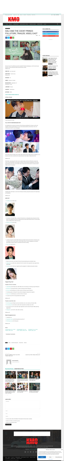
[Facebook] (53, 15)
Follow (57, 33)
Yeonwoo (8, 266)
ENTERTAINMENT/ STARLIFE (24, 24)
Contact (45, 24)
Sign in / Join (15, 14)
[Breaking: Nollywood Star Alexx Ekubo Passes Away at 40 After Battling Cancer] (45, 73)
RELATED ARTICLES (9, 368)
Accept (42, 457)
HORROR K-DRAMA (19, 458)
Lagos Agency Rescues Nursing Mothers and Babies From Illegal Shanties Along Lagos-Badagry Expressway (52, 60)
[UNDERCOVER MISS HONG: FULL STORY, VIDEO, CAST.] (34, 375)
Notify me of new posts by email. (11, 422)
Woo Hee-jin (8, 288)
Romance (25, 342)
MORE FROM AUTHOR (19, 368)
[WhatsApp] (13, 38)
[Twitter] (55, 15)
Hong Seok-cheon (9, 319)
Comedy (9, 342)
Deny (50, 457)
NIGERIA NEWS (50, 75)
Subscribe (56, 35)
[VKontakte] (58, 15)
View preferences (58, 457)
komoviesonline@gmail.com (34, 449)
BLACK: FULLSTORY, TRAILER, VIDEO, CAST (33, 354)
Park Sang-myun (9, 320)
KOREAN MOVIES (15, 24)
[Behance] (51, 15)
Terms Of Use (33, 14)
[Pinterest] (11, 38)
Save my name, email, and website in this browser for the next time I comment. (19, 418)
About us (21, 14)
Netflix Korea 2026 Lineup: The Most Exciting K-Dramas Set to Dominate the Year (22, 380)
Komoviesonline (8, 35)
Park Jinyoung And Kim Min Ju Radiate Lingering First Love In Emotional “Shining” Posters (9, 380)
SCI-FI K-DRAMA (7, 458)
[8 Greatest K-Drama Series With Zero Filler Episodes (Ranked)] (34, 386)
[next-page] (7, 395)
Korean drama (21, 342)
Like (57, 31)
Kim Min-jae (8, 200)
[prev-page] (6, 395)
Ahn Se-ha (8, 290)
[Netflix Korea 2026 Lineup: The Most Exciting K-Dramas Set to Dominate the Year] (22, 375)
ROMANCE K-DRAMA (33, 24)
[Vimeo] (56, 15)
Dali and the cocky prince (15, 342)
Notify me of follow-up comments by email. (13, 420)
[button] (57, 24)
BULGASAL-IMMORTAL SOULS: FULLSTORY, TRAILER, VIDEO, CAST (12, 355)
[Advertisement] (30, 7)
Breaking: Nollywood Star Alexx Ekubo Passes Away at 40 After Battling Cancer (53, 73)
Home (18, 14)
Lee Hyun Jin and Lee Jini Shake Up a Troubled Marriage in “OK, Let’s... (53, 67)
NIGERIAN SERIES (39, 24)
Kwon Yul (8, 244)
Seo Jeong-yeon (9, 304)
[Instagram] (54, 15)
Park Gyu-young (9, 222)
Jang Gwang (8, 286)
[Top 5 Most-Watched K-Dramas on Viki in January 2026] (22, 386)
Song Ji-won (8, 293)
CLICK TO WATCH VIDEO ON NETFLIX (12, 94)
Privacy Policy (51, 459)
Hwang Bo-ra (8, 309)
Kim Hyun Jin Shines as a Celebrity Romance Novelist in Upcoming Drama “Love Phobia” (10, 392)
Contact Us (24, 14)
